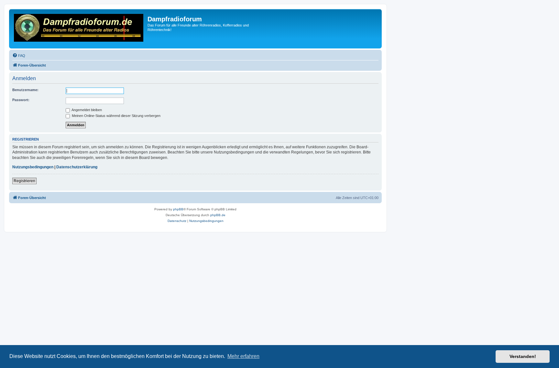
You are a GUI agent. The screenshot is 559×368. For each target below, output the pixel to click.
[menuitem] (18, 55)
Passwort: (20, 100)
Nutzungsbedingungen (32, 167)
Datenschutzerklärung (76, 167)
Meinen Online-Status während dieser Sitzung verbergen (115, 116)
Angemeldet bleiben (86, 110)
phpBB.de (217, 215)
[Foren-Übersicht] (79, 29)
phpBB (178, 209)
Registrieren (24, 181)
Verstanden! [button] (523, 356)
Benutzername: (25, 90)
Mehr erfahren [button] (243, 356)
